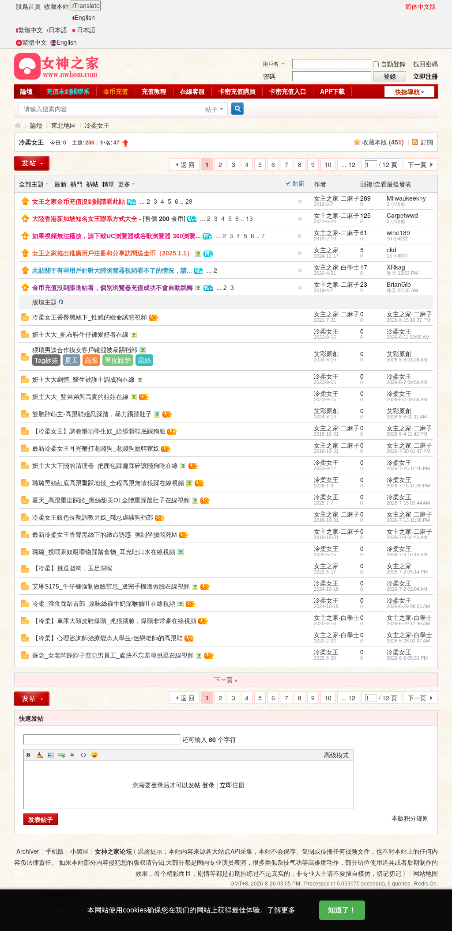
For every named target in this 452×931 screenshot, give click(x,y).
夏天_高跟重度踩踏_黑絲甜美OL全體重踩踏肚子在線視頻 (111, 500)
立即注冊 (425, 76)
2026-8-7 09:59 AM (407, 382)
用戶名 (271, 63)
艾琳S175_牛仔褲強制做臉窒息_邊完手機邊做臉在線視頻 (111, 586)
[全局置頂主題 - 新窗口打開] (25, 200)
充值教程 (154, 91)
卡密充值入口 (287, 91)
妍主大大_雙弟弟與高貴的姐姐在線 (80, 396)
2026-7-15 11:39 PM (408, 485)
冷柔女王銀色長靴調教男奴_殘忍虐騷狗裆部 (92, 517)
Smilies (94, 754)
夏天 (71, 360)
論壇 (26, 91)
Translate (87, 5)
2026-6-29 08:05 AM (408, 606)
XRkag (396, 266)
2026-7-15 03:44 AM (408, 502)
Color (39, 754)
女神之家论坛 (113, 851)
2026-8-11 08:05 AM (408, 337)
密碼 (269, 76)
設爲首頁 (28, 6)
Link (61, 754)
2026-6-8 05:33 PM (407, 658)
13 (249, 218)
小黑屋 (79, 851)
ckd (391, 249)
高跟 (91, 360)
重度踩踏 (118, 360)
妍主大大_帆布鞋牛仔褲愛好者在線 (80, 334)
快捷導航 (407, 91)
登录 (208, 784)
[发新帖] (31, 699)
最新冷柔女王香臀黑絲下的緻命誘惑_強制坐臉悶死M (104, 534)
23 (363, 284)
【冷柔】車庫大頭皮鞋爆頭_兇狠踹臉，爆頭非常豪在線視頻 (114, 620)
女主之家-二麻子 (336, 198)
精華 (108, 183)
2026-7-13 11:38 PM (408, 520)
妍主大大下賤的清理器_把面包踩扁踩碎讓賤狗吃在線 (105, 465)
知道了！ (342, 910)
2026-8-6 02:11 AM (407, 416)
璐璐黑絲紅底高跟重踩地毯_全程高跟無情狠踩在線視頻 (108, 482)
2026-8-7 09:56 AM (407, 399)
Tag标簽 (46, 360)
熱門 (76, 183)
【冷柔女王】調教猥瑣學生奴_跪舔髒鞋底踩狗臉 (99, 431)
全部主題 (31, 183)
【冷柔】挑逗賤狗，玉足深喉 (72, 568)
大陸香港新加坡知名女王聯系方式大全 (84, 218)
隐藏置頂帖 (299, 201)
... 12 (348, 164)
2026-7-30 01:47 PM (408, 451)
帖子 (211, 109)
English (85, 17)
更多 (124, 183)
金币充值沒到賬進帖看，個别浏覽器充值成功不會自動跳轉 (112, 287)
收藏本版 (383, 141)
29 (188, 201)
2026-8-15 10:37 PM (408, 320)
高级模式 (336, 754)
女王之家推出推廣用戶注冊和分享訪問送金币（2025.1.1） (112, 253)
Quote (72, 754)
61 (363, 232)
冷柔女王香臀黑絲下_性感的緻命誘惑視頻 (89, 317)
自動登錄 (393, 63)
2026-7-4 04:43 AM (407, 537)
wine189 (398, 232)
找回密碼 (425, 63)
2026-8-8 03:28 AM (407, 359)
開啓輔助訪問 (401, 6)
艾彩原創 (326, 353)
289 (365, 198)
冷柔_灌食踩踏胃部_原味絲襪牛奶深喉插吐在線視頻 (103, 603)
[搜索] (236, 109)
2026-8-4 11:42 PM (407, 434)
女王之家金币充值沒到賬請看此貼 (78, 201)
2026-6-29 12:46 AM (408, 623)
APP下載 (332, 91)
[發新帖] (31, 163)
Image (50, 754)
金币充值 (115, 91)
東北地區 (63, 125)
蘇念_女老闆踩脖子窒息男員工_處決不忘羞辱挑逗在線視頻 (113, 655)
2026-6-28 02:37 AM (408, 640)
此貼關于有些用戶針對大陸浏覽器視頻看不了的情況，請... (112, 270)
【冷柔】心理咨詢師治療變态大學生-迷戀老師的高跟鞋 (107, 638)
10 (327, 164)
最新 (60, 183)
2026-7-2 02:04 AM (407, 589)
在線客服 (192, 91)
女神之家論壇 (17, 125)
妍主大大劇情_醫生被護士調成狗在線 (83, 379)
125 (365, 215)
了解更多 (281, 910)
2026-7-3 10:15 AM (407, 554)
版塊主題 (44, 301)
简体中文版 (420, 6)
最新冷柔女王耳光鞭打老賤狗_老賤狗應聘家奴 (95, 448)
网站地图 (425, 873)
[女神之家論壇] (56, 65)
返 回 (188, 164)
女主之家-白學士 (336, 266)
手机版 (54, 851)
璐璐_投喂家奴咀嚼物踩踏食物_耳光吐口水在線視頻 (103, 551)
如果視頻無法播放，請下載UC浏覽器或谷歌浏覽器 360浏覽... (116, 235)
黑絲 (144, 360)
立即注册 (232, 784)
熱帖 (92, 183)
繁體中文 (30, 29)
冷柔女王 (97, 125)
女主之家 (326, 249)
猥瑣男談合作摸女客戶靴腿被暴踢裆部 (84, 349)
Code (83, 754)
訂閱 (427, 141)
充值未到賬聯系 (68, 91)
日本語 (58, 29)
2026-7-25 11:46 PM (408, 468)
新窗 (298, 182)
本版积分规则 (410, 817)
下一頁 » (226, 679)
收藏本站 (56, 6)
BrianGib (399, 284)
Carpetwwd (402, 215)
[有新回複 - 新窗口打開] (25, 316)
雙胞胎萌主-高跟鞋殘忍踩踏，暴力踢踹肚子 (92, 414)
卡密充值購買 (237, 91)
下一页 (417, 697)
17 (363, 266)
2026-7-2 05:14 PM (407, 571)
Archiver (27, 851)
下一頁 (417, 164)
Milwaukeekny (406, 198)
